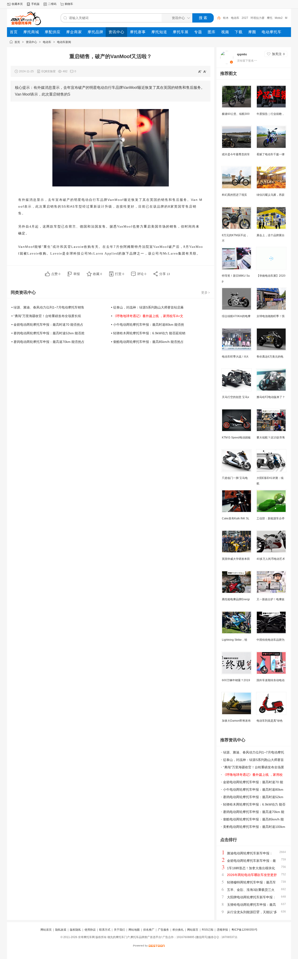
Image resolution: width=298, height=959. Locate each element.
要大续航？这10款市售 (271, 437)
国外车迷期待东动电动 (270, 680)
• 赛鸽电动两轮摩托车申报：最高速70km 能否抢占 (48, 342)
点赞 (55, 274)
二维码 (52, 4)
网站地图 (134, 929)
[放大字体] (200, 71)
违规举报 (222, 929)
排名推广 (148, 929)
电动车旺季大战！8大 (235, 356)
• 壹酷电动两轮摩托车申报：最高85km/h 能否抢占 (147, 342)
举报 (76, 274)
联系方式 (104, 929)
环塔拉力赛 (257, 18)
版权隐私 (75, 929)
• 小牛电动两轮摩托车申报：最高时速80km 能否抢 (147, 324)
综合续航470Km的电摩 (236, 316)
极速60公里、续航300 (236, 114)
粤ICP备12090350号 (244, 929)
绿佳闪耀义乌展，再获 (270, 194)
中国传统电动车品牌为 (270, 639)
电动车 (235, 18)
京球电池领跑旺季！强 (270, 316)
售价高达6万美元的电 (270, 356)
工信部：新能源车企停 (270, 518)
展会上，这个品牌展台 (270, 235)
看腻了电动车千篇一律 (270, 154)
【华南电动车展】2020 (271, 275)
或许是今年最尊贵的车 (236, 154)
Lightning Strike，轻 (234, 639)
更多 (205, 292)
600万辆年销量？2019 (236, 680)
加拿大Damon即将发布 (236, 720)
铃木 (226, 18)
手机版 (35, 4)
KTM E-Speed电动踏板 (236, 437)
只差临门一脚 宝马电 (235, 478)
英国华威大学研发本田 (236, 559)
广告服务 (163, 929)
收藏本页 (17, 4)
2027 (245, 18)
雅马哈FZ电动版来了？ (271, 397)
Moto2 (279, 18)
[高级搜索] (217, 18)
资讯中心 (31, 42)
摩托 (269, 18)
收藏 (97, 274)
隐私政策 (60, 929)
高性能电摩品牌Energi (236, 599)
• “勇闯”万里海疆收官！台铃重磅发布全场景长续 (46, 316)
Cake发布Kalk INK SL (235, 518)
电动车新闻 (64, 42)
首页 (17, 42)
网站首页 (46, 929)
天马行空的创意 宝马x (235, 397)
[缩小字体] (205, 71)
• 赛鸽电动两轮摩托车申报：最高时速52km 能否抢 (48, 333)
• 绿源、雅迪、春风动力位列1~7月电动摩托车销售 (47, 307)
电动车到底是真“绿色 (270, 720)
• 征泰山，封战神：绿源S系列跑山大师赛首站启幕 (147, 307)
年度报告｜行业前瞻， (270, 114)
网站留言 (192, 929)
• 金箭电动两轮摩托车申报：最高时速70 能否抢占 (47, 324)
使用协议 (90, 929)
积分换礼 (178, 929)
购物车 (69, 4)
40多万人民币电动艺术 (271, 559)
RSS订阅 (207, 929)
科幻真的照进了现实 (234, 194)
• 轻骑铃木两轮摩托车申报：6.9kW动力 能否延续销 (148, 333)
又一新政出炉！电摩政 (270, 599)
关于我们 (119, 929)
